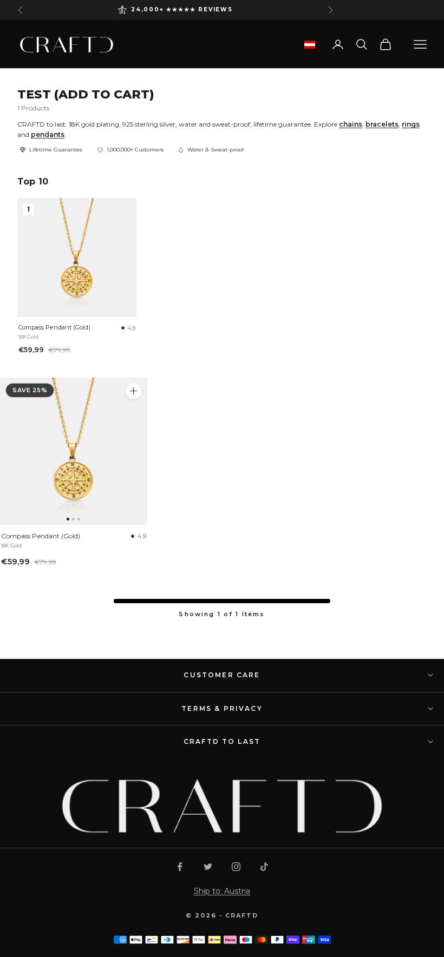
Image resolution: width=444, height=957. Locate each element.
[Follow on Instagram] (236, 866)
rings (411, 124)
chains (350, 124)
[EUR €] (309, 45)
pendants (47, 134)
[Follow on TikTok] (264, 866)
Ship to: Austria (222, 891)
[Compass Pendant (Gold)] (73, 451)
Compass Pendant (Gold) (54, 327)
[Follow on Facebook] (179, 866)
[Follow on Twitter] (208, 866)
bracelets (382, 124)
